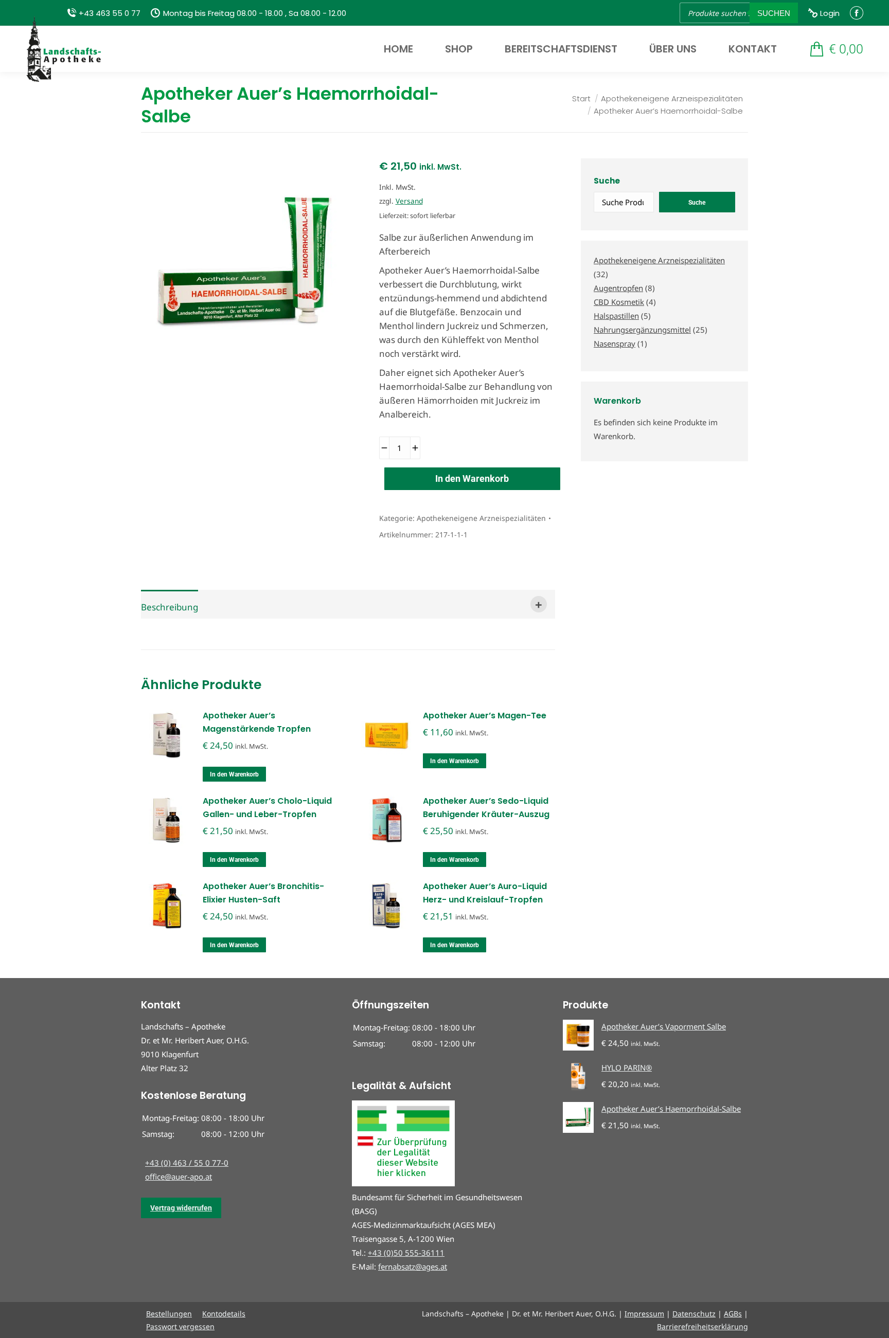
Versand (409, 201)
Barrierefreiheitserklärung (702, 1326)
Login (830, 13)
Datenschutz (694, 1313)
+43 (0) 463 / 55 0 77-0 (186, 1163)
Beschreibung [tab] (169, 607)
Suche (607, 180)
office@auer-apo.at (178, 1176)
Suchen (773, 13)
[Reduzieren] (384, 448)
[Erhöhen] (415, 448)
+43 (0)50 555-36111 (406, 1252)
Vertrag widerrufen (181, 1208)
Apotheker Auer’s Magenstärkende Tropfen (257, 722)
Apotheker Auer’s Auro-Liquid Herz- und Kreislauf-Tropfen (485, 893)
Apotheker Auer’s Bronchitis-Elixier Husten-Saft (263, 893)
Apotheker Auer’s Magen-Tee (484, 715)
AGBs (733, 1313)
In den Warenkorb (472, 478)
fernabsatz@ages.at (412, 1266)
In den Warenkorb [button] (234, 774)
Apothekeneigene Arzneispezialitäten (481, 518)
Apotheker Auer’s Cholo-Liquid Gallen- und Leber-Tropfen (267, 807)
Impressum (644, 1313)
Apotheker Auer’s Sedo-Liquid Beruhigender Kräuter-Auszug (486, 807)
